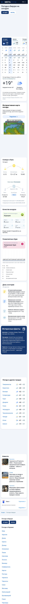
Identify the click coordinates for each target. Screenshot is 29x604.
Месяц (13, 12)
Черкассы (5, 581)
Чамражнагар (7, 384)
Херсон (4, 570)
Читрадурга (6, 409)
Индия (3, 512)
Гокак (4, 406)
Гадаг (4, 399)
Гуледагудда (6, 395)
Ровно (4, 599)
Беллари (5, 391)
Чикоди (5, 416)
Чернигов (5, 577)
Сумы (3, 585)
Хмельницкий (6, 592)
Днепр (4, 538)
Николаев (5, 556)
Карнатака (6, 388)
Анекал (5, 424)
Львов (4, 552)
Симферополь (6, 567)
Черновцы (5, 603)
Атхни (4, 420)
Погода (14, 2)
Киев (3, 531)
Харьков (4, 534)
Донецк (4, 545)
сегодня (5, 522)
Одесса (4, 542)
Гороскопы (22, 501)
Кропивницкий (6, 595)
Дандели (5, 402)
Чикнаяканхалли (8, 413)
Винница (4, 563)
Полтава (4, 574)
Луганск (4, 559)
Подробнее (13, 116)
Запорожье (5, 549)
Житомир (5, 588)
